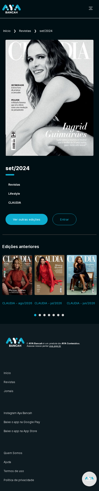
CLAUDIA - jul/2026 (48, 303)
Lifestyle (14, 193)
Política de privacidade (19, 480)
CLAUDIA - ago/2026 (17, 303)
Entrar (64, 219)
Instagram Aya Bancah (18, 413)
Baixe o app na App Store (20, 431)
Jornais (8, 391)
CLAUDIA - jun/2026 (81, 303)
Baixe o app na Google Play (22, 422)
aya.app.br (55, 346)
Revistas (25, 31)
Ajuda (7, 462)
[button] (35, 315)
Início (7, 31)
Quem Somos (13, 453)
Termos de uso (14, 471)
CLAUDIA (14, 202)
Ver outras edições (26, 219)
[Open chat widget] (89, 479)
